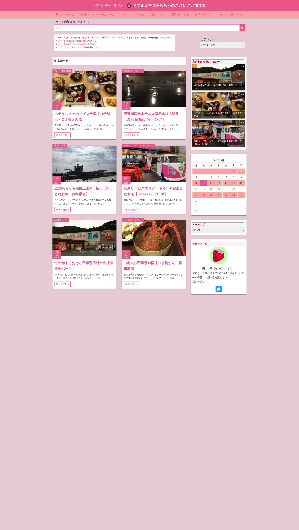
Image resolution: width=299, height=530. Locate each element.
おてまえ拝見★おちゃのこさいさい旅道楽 (169, 5)
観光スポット (157, 14)
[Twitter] (219, 289)
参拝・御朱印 (202, 14)
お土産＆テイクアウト (132, 220)
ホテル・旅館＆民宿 (62, 71)
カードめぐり (66, 14)
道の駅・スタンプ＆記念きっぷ (97, 14)
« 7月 (195, 211)
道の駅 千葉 (59, 145)
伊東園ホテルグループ (132, 71)
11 (203, 183)
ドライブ (139, 14)
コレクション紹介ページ (229, 14)
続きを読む (62, 135)
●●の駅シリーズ (60, 220)
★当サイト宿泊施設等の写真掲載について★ (76, 41)
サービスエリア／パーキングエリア (138, 145)
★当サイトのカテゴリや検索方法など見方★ (76, 44)
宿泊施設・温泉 (180, 14)
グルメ (124, 14)
